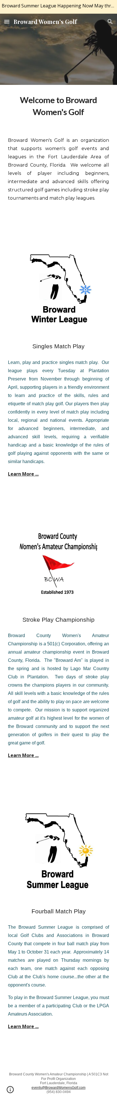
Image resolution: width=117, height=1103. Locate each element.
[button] (7, 21)
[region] (58, 7)
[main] (58, 106)
